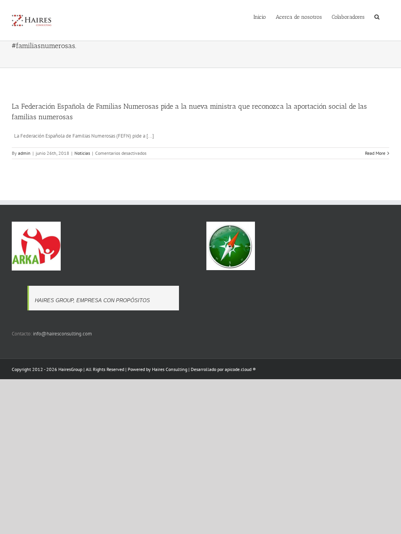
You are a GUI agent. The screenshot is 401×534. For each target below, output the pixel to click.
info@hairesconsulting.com (62, 333)
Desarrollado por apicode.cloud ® (223, 369)
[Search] (376, 16)
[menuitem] (259, 16)
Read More (375, 153)
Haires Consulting (169, 369)
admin (24, 153)
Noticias (82, 153)
